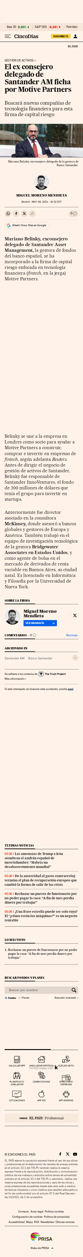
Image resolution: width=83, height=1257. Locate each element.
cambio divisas (41, 1081)
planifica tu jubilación (17, 1083)
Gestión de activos (19, 60)
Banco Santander (40, 658)
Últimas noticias (19, 845)
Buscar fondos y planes (24, 977)
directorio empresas (66, 1083)
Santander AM (14, 658)
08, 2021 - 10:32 (46, 201)
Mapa (29, 1222)
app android (66, 1100)
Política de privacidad (57, 1216)
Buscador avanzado (65, 998)
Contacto (23, 1211)
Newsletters (47, 1222)
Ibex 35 (11, 27)
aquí (70, 689)
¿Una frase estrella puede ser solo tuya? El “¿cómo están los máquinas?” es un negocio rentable (41, 916)
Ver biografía (35, 623)
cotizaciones (17, 1100)
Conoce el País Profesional (41, 1118)
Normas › (72, 635)
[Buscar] (74, 990)
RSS (36, 1222)
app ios (41, 1100)
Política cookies (54, 1211)
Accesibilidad (17, 1222)
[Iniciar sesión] (75, 36)
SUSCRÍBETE (60, 36)
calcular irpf (17, 1065)
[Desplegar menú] (8, 36)
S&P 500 (41, 27)
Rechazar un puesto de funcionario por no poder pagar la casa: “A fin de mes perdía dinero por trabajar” (41, 898)
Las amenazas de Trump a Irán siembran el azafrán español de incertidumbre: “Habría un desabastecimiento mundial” (34, 860)
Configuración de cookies (27, 1216)
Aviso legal (36, 1211)
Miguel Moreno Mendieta (41, 195)
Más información (14, 678)
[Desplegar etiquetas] (75, 658)
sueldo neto (66, 1065)
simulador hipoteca (41, 1065)
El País (72, 46)
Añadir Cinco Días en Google (29, 225)
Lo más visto (15, 939)
